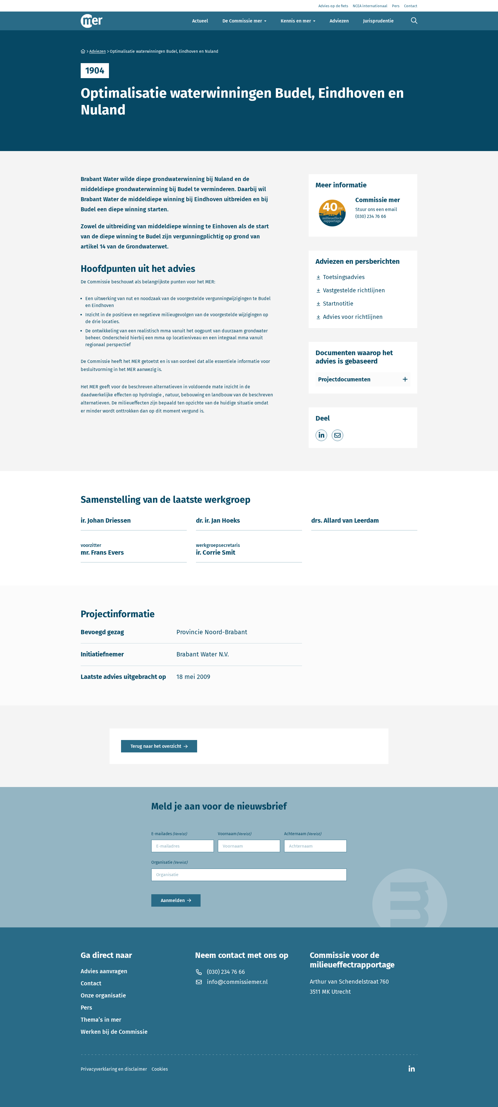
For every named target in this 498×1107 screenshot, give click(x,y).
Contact (91, 983)
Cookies (160, 1069)
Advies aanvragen (104, 971)
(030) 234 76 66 (377, 216)
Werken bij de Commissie (114, 1031)
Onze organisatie (103, 995)
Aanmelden (173, 900)
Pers (86, 1007)
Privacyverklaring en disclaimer (114, 1069)
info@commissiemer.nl (237, 981)
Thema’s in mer (101, 1019)
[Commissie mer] (92, 21)
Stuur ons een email (377, 209)
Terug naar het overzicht (156, 746)
